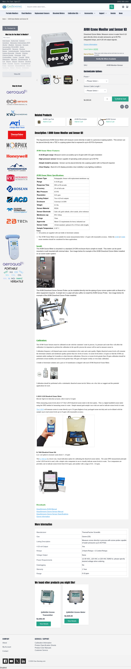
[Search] (111, 7)
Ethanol (14, 61)
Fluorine (17, 63)
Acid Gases (6, 41)
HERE (95, 49)
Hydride (5, 70)
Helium (12, 68)
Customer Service (41, 650)
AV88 (117, 237)
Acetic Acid (14, 41)
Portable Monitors (12, 13)
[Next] (77, 80)
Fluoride (10, 63)
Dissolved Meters (59, 13)
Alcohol (4, 45)
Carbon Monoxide (8, 53)
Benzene (15, 49)
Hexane (18, 68)
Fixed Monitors (26, 13)
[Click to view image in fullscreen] (57, 50)
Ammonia (18, 45)
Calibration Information (43, 643)
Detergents (6, 59)
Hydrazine (25, 68)
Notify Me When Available (106, 59)
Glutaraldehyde (20, 65)
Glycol (28, 65)
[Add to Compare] (127, 106)
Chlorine (25, 53)
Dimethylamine (23, 59)
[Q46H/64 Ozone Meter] (75, 597)
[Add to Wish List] (122, 106)
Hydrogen (23, 70)
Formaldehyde (25, 63)
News (121, 13)
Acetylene (5, 43)
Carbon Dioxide (25, 51)
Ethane (8, 61)
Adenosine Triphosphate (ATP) (20, 43)
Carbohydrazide (13, 51)
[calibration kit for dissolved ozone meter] (78, 431)
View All (17, 74)
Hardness (5, 68)
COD (23, 55)
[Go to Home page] (12, 7)
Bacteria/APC (6, 49)
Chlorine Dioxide (7, 55)
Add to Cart (47, 122)
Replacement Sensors (42, 13)
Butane (4, 51)
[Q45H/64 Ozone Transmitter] (47, 597)
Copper (15, 57)
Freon (4, 65)
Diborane (14, 59)
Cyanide (21, 57)
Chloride (18, 53)
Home (4, 19)
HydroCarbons (13, 70)
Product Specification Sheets (45, 645)
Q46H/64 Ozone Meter (75, 612)
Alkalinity (11, 45)
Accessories (89, 13)
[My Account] (123, 7)
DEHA (27, 57)
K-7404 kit (43, 459)
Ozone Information (90, 44)
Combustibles (6, 57)
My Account (6, 647)
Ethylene (21, 61)
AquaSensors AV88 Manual (46, 509)
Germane (11, 65)
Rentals (113, 13)
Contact (5, 651)
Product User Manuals (43, 648)
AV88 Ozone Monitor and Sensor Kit (18, 19)
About (4, 643)
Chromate (17, 55)
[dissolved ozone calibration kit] (49, 431)
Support (101, 13)
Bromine (22, 49)
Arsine (22, 47)
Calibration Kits (73, 13)
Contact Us (11, 28)
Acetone (22, 41)
